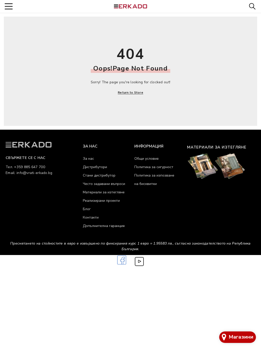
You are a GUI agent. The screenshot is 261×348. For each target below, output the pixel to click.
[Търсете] (252, 6)
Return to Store (130, 92)
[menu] (8, 6)
